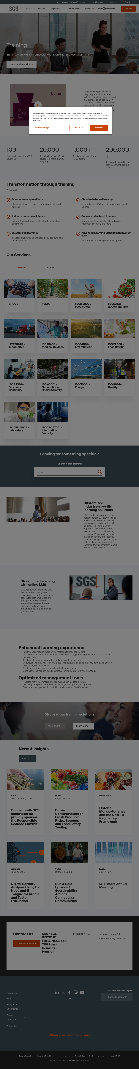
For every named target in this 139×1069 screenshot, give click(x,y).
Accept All (99, 128)
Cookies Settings (42, 128)
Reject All (79, 128)
